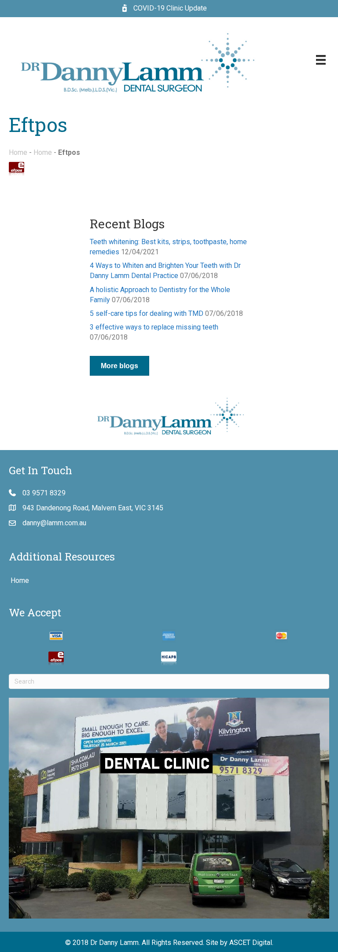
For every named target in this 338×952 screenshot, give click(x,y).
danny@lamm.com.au (54, 523)
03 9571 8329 (44, 493)
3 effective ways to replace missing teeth (154, 327)
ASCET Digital (250, 942)
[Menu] (320, 60)
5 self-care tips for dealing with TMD (146, 313)
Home (18, 152)
